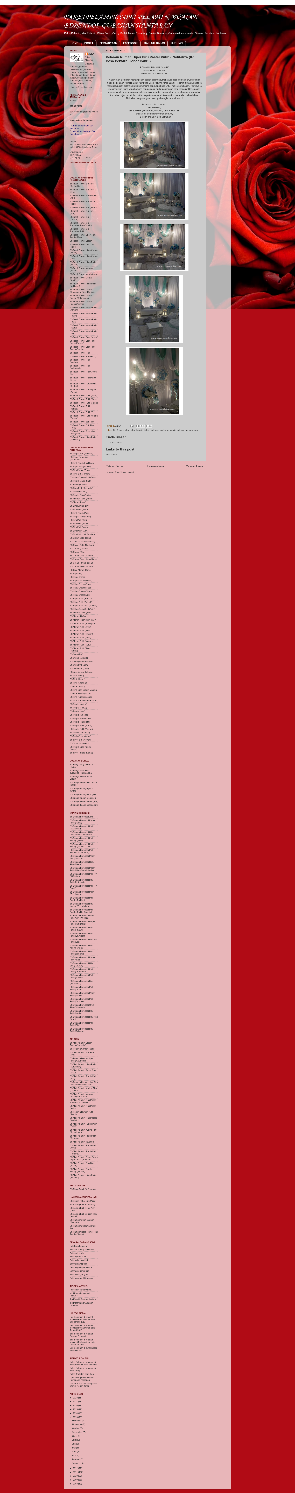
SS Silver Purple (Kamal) (81, 753)
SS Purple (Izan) (77, 711)
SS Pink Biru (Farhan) (80, 474)
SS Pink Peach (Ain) (79, 513)
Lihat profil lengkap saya (81, 87)
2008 (75, 1484)
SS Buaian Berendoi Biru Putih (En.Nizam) (81, 934)
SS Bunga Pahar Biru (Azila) (83, 1201)
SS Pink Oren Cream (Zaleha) (83, 690)
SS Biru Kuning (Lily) (79, 506)
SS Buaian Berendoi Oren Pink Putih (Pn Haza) (82, 916)
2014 (75, 1413)
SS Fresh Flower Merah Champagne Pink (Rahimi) (82, 291)
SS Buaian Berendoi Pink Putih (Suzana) (81, 1000)
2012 (75, 1468)
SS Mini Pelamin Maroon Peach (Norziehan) (81, 1095)
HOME (74, 43)
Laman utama (155, 466)
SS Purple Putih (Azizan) (81, 729)
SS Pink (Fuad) (77, 675)
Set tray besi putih (78, 1256)
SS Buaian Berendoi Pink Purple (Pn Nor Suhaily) (81, 911)
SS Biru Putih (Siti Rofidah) (82, 534)
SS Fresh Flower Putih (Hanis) (84, 403)
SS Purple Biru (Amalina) (81, 454)
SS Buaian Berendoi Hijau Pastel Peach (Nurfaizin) (82, 833)
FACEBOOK (130, 43)
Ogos (75, 1436)
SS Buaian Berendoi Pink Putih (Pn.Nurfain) (81, 970)
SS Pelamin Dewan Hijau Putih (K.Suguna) (81, 1059)
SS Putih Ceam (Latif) (80, 732)
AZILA (91, 54)
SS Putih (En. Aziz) (78, 491)
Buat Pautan (111, 455)
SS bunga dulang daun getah (83, 794)
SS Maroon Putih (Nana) (81, 499)
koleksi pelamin (151, 430)
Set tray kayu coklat (79, 1260)
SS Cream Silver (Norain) (81, 566)
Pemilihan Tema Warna (81, 1290)
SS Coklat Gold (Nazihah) (82, 545)
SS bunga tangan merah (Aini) (84, 801)
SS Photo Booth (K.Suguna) (83, 1189)
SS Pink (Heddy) (77, 679)
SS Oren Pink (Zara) (79, 665)
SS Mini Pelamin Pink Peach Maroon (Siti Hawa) (83, 1101)
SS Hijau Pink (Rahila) (80, 466)
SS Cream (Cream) (79, 548)
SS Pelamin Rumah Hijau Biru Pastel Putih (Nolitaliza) (84, 1083)
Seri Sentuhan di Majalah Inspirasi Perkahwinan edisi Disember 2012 (82, 1342)
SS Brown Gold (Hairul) (81, 538)
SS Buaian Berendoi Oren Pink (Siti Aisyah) (82, 1006)
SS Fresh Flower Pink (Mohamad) (80, 367)
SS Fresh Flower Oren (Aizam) (84, 337)
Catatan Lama (194, 466)
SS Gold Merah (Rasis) (80, 570)
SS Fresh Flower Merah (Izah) (83, 274)
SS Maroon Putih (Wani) (81, 613)
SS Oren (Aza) (76, 654)
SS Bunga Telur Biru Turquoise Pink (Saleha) (81, 771)
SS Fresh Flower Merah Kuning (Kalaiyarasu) (81, 297)
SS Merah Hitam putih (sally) (83, 620)
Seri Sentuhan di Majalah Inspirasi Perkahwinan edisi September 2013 (82, 1319)
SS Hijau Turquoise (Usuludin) (79, 458)
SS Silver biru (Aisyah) (80, 740)
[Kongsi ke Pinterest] (150, 426)
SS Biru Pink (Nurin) (79, 509)
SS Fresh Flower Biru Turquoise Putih (79, 230)
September (77, 1432)
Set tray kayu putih (78, 1264)
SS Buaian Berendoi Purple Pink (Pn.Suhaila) (82, 922)
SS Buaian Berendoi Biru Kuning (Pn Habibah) (81, 905)
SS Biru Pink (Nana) (79, 527)
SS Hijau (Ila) (76, 573)
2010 (75, 1476)
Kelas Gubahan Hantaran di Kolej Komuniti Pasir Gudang (83, 1363)
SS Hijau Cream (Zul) (80, 595)
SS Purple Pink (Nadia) (80, 495)
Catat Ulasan (116, 442)
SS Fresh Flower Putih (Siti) (82, 412)
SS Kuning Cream (78, 484)
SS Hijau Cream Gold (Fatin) (83, 477)
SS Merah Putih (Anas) (80, 627)
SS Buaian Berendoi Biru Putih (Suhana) (81, 952)
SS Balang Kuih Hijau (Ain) (82, 1204)
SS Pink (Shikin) (77, 686)
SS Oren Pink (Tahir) (79, 668)
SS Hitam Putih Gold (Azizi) (82, 609)
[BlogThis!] (140, 426)
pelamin (181, 430)
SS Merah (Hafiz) (78, 616)
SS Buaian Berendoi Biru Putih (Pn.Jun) (81, 928)
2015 (75, 1409)
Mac (74, 1455)
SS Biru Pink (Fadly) (79, 523)
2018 (75, 1398)
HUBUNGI (177, 43)
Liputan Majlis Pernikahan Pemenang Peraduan (82, 1378)
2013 (115, 430)
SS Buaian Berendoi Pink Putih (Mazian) (81, 976)
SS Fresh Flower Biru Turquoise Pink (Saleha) (81, 224)
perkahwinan (192, 430)
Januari (76, 1463)
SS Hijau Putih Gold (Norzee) (83, 605)
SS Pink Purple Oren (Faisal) (83, 700)
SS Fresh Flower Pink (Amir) (83, 356)
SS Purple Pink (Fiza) (80, 722)
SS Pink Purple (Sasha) (81, 697)
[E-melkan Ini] (137, 426)
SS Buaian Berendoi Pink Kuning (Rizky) (81, 839)
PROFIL (89, 43)
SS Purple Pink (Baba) (80, 718)
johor (121, 430)
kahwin (139, 430)
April (74, 1452)
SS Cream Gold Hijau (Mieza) (83, 559)
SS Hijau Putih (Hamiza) (81, 598)
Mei (74, 1448)
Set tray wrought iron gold (82, 1278)
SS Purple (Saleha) (79, 715)
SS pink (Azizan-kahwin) (81, 672)
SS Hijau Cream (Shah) (81, 591)
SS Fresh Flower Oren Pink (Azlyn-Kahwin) (82, 342)
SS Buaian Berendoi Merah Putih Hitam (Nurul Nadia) (82, 869)
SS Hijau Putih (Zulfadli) (81, 602)
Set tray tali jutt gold (79, 1274)
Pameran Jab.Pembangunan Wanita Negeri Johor (83, 1384)
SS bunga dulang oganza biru (84, 805)
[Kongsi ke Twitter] (144, 426)
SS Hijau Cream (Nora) (80, 584)
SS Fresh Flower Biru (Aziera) (83, 207)
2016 (75, 1405)
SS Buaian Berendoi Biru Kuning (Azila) (81, 946)
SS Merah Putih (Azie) (80, 630)
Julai (74, 1440)
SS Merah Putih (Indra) (80, 637)
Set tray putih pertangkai (81, 1267)
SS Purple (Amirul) (78, 704)
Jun (74, 1444)
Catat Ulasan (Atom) (124, 472)
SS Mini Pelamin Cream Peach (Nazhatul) (81, 1044)
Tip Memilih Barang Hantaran (83, 1299)
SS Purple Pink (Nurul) (80, 516)
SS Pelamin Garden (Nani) (82, 1049)
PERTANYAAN (108, 43)
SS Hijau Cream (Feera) (81, 580)
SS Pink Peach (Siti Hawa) (82, 463)
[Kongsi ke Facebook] (147, 426)
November (77, 1424)
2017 (75, 1401)
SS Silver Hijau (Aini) (79, 743)
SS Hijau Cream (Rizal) (81, 588)
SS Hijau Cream (77, 577)
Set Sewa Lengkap (78, 1246)
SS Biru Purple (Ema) (80, 470)
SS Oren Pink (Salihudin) (81, 488)
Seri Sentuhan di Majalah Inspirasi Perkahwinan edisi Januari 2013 (82, 1327)
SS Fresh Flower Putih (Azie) (83, 399)
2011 (75, 1472)
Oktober (76, 1428)
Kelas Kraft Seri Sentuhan (82, 1374)
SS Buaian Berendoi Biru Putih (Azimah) (81, 1030)
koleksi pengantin (168, 430)
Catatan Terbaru (115, 466)
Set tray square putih (79, 1271)
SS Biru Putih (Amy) (79, 531)
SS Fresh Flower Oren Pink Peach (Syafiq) (82, 348)
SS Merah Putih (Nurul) (80, 645)
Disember (77, 1420)
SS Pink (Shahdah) (79, 683)
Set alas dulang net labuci (82, 1249)
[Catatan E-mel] (131, 426)
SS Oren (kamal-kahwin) (81, 661)
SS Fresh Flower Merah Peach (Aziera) (81, 302)
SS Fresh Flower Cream (81, 241)
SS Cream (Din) (77, 552)
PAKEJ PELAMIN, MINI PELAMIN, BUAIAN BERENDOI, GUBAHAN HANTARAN (130, 21)
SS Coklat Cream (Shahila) (82, 541)
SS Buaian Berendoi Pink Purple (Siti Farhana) (81, 851)
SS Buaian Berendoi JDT (81, 817)
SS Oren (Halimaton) (79, 658)
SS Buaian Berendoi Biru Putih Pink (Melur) (81, 881)
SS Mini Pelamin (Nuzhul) (82, 1142)
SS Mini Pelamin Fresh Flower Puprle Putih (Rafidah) (84, 1158)
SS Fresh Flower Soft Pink (82, 422)
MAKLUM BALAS (154, 43)
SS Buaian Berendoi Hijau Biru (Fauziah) (82, 964)
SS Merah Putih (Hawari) (81, 634)
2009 (75, 1480)
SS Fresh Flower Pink (80, 353)
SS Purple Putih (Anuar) (81, 725)
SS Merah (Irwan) (78, 502)
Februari (76, 1459)
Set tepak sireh (77, 1253)
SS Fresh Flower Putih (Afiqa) (83, 395)
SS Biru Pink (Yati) (78, 520)
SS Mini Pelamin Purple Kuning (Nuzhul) (81, 1170)
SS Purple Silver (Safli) (80, 481)
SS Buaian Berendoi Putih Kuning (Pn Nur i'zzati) (82, 845)
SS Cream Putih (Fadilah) (82, 563)
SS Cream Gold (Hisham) (81, 556)
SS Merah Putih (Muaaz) (81, 641)
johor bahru (130, 430)
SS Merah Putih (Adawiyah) (82, 623)
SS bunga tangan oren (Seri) (83, 798)
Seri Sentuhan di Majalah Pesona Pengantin (81, 1335)
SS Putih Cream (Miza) (80, 736)
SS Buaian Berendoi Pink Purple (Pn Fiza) (81, 899)
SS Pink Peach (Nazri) (80, 693)
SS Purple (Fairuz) (78, 708)
